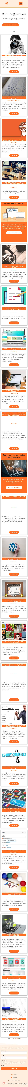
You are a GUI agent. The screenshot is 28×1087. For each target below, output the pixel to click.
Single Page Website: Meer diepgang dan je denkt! (14, 977)
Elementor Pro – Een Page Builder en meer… (14, 349)
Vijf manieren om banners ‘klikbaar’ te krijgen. (14, 559)
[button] (20, 3)
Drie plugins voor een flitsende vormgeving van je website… (14, 665)
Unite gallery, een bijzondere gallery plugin (14, 642)
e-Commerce (14, 393)
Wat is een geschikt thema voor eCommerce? (14, 391)
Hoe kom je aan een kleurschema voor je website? (14, 894)
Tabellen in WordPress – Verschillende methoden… (14, 1019)
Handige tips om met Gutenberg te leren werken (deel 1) (14, 308)
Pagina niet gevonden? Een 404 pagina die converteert (14, 497)
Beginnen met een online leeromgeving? (14, 456)
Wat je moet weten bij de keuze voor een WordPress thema (14, 726)
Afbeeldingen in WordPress (14, 55)
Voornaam (3, 1050)
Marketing (14, 562)
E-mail (2, 1055)
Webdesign (21, 58)
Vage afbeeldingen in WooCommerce (14, 935)
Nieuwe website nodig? (14, 204)
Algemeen (6, 58)
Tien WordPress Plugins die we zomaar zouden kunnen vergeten (14, 139)
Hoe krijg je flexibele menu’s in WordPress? (14, 851)
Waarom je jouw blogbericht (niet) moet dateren (14, 600)
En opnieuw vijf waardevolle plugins (14, 767)
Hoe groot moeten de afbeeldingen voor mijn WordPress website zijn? (14, 266)
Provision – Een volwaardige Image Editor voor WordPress (14, 183)
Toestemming (4, 1060)
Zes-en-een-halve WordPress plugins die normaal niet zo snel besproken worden (14, 414)
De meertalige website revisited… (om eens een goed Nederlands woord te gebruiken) (14, 810)
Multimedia (13, 58)
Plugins (10, 100)
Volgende (18, 1038)
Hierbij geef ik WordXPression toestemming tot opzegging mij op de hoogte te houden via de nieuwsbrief (13, 1064)
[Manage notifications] (4, 1083)
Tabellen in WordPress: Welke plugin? (14, 97)
